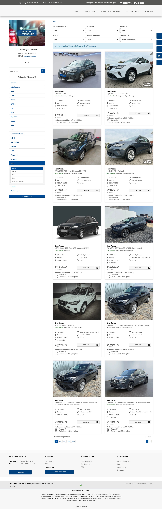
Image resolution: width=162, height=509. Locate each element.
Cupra (13, 95)
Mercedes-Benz (17, 134)
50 (64, 441)
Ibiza (13, 175)
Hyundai (14, 117)
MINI (13, 138)
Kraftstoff (91, 26)
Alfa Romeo (15, 87)
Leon (13, 178)
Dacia (13, 100)
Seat (12, 163)
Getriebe (124, 26)
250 (73, 441)
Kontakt (21, 472)
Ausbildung (121, 467)
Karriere (120, 464)
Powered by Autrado (81, 506)
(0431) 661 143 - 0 (54, 3)
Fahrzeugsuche (86, 461)
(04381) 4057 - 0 (33, 3)
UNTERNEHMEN (132, 11)
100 (68, 441)
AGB (150, 483)
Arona (14, 168)
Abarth (13, 83)
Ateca (14, 172)
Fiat (12, 108)
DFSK (13, 104)
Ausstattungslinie (93, 35)
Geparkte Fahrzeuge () (28, 77)
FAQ (83, 467)
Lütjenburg (49, 461)
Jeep (12, 125)
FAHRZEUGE (90, 11)
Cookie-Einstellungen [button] (80, 490)
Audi (12, 91)
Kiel (46, 463)
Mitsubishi (15, 142)
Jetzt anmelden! (60, 472)
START (77, 11)
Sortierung (124, 35)
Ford (12, 112)
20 (60, 441)
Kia (12, 129)
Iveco (13, 121)
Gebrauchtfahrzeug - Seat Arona (77, 88)
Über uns (120, 470)
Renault (14, 159)
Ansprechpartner (123, 461)
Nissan (13, 146)
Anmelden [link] (28, 196)
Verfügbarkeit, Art (60, 26)
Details (86, 115)
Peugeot (14, 155)
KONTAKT (149, 11)
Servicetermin (86, 464)
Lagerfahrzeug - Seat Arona (129, 88)
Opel (12, 151)
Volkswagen (15, 191)
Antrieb (56, 35)
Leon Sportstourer (18, 181)
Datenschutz (141, 483)
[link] (97, 115)
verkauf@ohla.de (29, 56)
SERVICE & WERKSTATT (110, 11)
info (54, 21)
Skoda (13, 186)
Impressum (129, 483)
